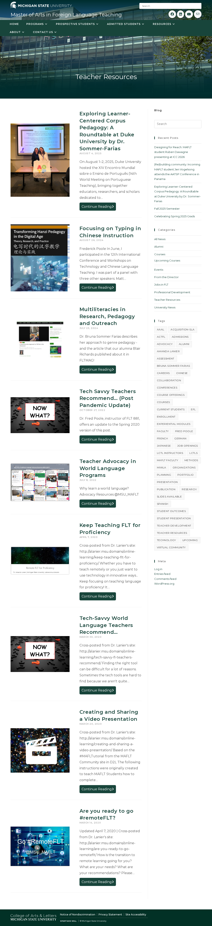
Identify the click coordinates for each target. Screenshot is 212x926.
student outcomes (171, 511)
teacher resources (172, 532)
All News (159, 239)
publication (166, 489)
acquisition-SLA (182, 329)
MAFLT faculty (167, 460)
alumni (184, 344)
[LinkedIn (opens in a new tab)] (180, 14)
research (189, 489)
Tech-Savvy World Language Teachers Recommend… (106, 625)
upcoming (190, 540)
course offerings (170, 394)
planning (164, 474)
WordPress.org (164, 583)
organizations (184, 467)
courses (163, 402)
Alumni (158, 246)
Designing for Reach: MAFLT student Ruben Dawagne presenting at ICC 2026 (173, 152)
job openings (187, 445)
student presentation (174, 518)
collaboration (169, 380)
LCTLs (193, 452)
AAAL (160, 329)
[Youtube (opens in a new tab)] (189, 14)
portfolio (185, 474)
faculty (163, 431)
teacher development (174, 525)
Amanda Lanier (168, 351)
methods (191, 460)
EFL (193, 409)
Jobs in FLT (161, 284)
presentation (167, 482)
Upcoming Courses (167, 260)
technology (166, 540)
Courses (159, 254)
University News (164, 307)
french (162, 438)
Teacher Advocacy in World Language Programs (108, 468)
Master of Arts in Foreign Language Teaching (66, 15)
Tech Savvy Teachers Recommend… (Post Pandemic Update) (108, 398)
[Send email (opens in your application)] (197, 14)
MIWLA (161, 467)
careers (163, 373)
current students (170, 409)
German (180, 438)
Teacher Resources (167, 299)
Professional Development (172, 292)
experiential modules (173, 423)
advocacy (164, 344)
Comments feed (165, 578)
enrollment (166, 416)
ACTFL (161, 336)
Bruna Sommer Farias (173, 365)
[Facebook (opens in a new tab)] (172, 14)
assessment (165, 358)
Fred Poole (184, 431)
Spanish (162, 503)
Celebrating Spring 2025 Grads (174, 216)
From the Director (166, 277)
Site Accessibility (135, 914)
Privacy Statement (110, 914)
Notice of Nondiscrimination (77, 914)
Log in (158, 569)
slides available (169, 496)
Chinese (182, 373)
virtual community (171, 547)
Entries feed (162, 573)
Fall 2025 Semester (167, 208)
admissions (180, 336)
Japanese (164, 445)
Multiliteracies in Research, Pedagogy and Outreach (107, 316)
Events (158, 269)
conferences (167, 387)
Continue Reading (99, 207)
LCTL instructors (170, 452)
